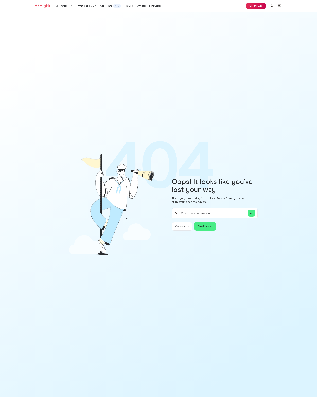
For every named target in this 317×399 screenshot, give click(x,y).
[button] (272, 6)
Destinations (62, 6)
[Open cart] (279, 6)
